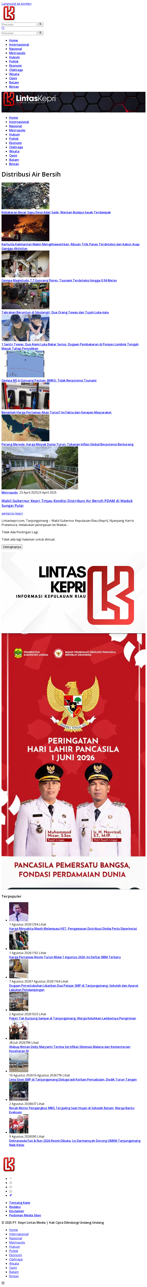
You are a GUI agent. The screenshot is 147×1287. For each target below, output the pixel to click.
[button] (40, 24)
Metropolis (17, 130)
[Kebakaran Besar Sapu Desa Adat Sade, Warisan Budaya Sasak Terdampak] (25, 208)
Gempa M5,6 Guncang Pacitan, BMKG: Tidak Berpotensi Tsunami (49, 380)
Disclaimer (16, 1211)
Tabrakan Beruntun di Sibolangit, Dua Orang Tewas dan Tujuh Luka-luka (55, 312)
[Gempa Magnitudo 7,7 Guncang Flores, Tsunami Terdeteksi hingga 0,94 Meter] (25, 276)
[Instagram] (10, 1183)
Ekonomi (15, 143)
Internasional (19, 122)
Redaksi (15, 1207)
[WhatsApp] (10, 1191)
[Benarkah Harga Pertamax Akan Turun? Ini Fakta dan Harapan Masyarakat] (25, 408)
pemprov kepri (12, 513)
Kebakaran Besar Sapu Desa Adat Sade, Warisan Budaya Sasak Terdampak (56, 212)
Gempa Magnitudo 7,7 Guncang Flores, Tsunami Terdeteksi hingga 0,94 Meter (59, 280)
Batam (14, 160)
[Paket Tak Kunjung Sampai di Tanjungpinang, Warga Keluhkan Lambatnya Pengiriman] (18, 1010)
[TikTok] (10, 1195)
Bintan (14, 164)
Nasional (15, 126)
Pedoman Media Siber (25, 1215)
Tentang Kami (19, 1203)
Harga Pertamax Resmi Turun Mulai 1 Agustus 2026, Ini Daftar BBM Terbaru (65, 957)
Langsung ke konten (16, 4)
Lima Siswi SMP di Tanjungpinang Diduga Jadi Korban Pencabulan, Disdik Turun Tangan (73, 1079)
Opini (13, 155)
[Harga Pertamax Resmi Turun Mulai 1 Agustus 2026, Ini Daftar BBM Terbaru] (18, 949)
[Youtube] (10, 1187)
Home (13, 118)
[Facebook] (10, 1178)
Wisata (14, 151)
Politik (14, 139)
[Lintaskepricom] (35, 20)
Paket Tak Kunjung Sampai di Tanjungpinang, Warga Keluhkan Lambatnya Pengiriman (72, 1018)
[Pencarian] (3, 29)
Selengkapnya (12, 547)
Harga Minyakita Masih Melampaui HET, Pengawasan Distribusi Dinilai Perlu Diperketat (73, 928)
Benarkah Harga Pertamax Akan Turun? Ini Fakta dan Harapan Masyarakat (57, 412)
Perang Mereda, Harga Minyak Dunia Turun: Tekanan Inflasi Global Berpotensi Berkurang (67, 444)
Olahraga (16, 147)
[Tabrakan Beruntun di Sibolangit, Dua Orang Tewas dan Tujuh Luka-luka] (25, 308)
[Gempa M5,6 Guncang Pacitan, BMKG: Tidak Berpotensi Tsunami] (25, 376)
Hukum (14, 134)
